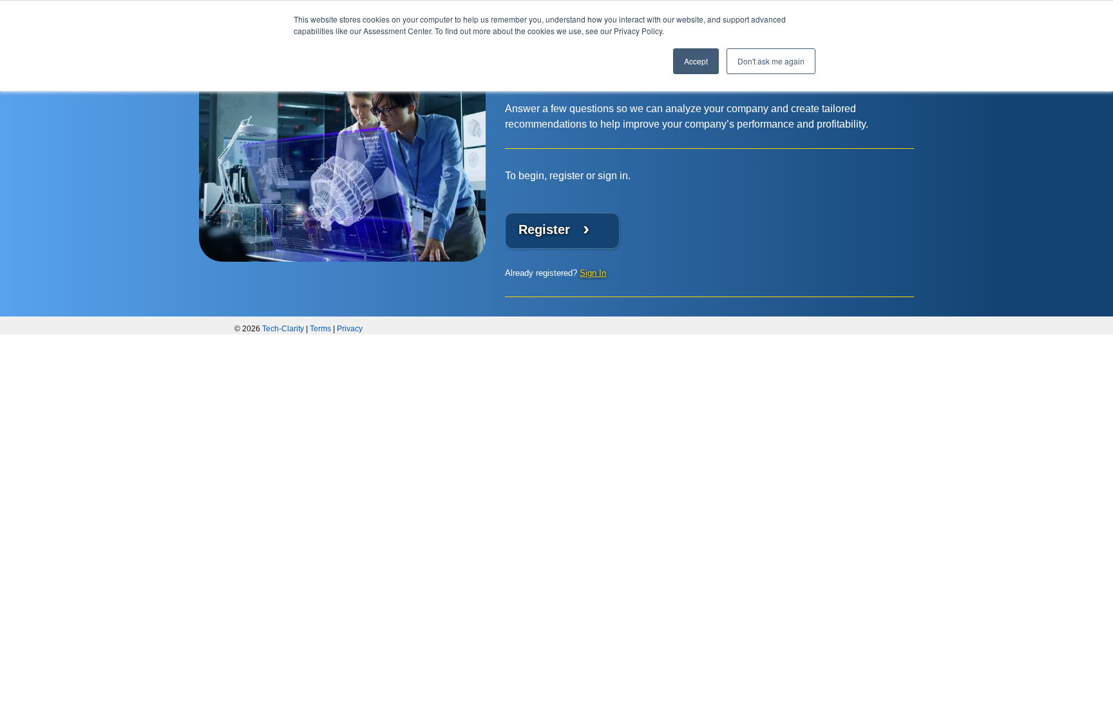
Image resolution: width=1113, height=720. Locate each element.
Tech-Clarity (283, 328)
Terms (320, 328)
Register (553, 228)
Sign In (593, 273)
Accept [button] (696, 60)
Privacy (350, 328)
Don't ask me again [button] (770, 60)
